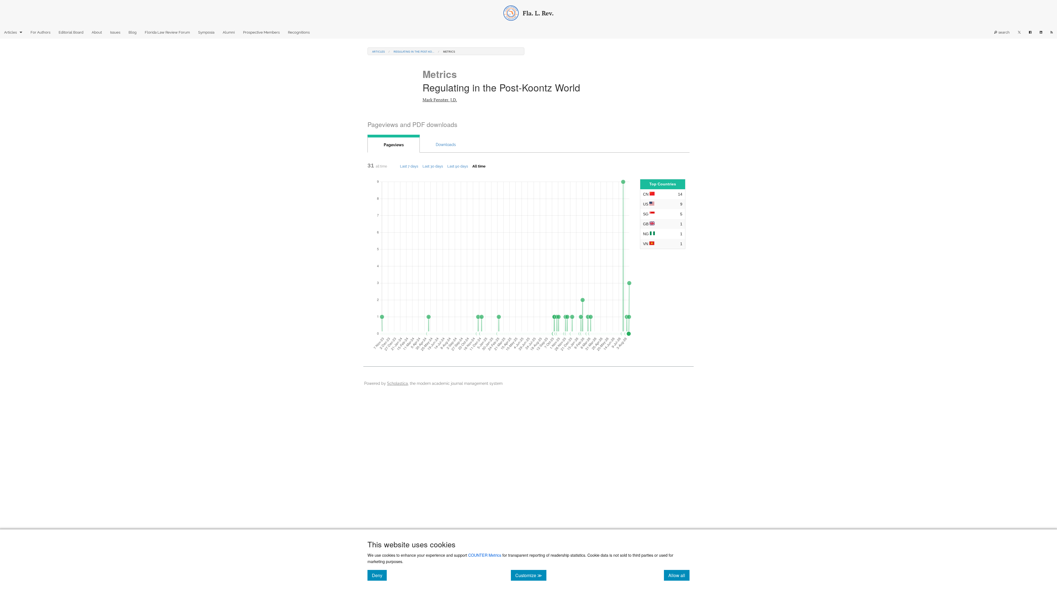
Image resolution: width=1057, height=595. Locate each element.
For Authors (40, 32)
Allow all (679, 575)
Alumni (229, 32)
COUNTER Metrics (484, 555)
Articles (10, 32)
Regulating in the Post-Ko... (414, 51)
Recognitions (299, 32)
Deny (379, 575)
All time (479, 166)
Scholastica (397, 383)
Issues (115, 32)
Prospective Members (261, 32)
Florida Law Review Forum (167, 32)
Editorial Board (71, 32)
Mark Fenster (440, 100)
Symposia (206, 32)
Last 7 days (409, 166)
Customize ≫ (530, 575)
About (97, 32)
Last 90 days (457, 166)
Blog (133, 32)
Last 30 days (433, 166)
